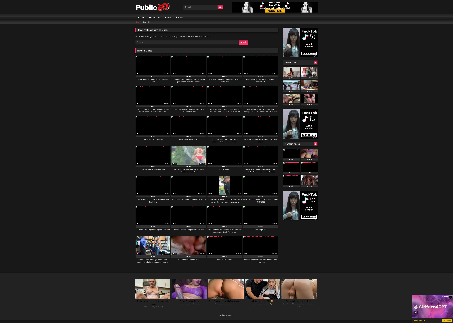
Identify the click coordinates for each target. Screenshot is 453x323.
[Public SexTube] (152, 7)
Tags (169, 17)
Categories (155, 17)
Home (142, 17)
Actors (180, 17)
